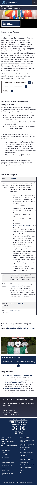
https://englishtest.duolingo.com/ (22, 225)
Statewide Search (25, 455)
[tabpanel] (18, 350)
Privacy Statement (25, 437)
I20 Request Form (15, 310)
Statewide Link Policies (26, 452)
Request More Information (12, 87)
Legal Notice (5, 470)
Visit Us (5, 91)
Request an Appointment (8, 24)
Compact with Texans (8, 462)
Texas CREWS (24, 462)
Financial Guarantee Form (17, 303)
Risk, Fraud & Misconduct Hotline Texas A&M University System (27, 446)
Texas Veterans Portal (26, 467)
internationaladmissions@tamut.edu (20, 328)
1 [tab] (18, 365)
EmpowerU (5, 468)
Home (2, 7)
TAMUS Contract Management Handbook (27, 458)
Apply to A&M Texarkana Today (14, 83)
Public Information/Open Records (27, 440)
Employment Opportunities (6, 451)
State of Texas (24, 450)
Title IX (22, 470)
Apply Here (13, 178)
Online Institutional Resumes (7, 474)
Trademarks (23, 473)
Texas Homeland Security (27, 465)
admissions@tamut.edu (16, 286)
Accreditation (6, 460)
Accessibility (5, 457)
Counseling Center (7, 465)
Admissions (9, 7)
